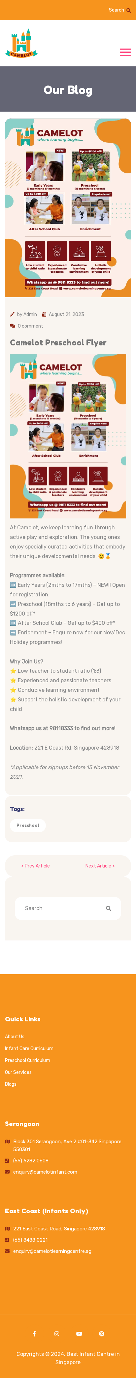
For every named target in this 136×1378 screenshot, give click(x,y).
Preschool (28, 825)
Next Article (98, 866)
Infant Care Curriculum (29, 1048)
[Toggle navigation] (125, 52)
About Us (14, 1037)
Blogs (11, 1084)
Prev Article (37, 866)
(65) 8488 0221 (30, 1240)
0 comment (30, 326)
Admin (30, 314)
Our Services (18, 1072)
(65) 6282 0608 (31, 1161)
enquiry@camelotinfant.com (45, 1172)
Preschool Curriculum (27, 1060)
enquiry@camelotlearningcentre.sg (52, 1251)
